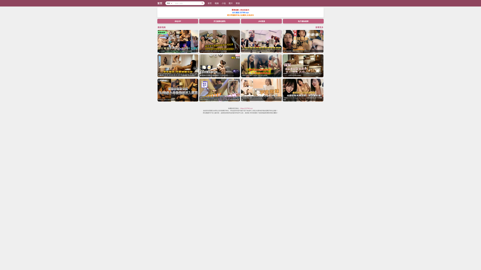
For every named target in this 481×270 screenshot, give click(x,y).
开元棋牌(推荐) (220, 21)
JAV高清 (261, 21)
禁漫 (238, 3)
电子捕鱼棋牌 (303, 21)
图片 (231, 3)
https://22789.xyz (246, 108)
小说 (224, 3)
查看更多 (319, 27)
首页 (210, 3)
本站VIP (178, 21)
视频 (217, 3)
